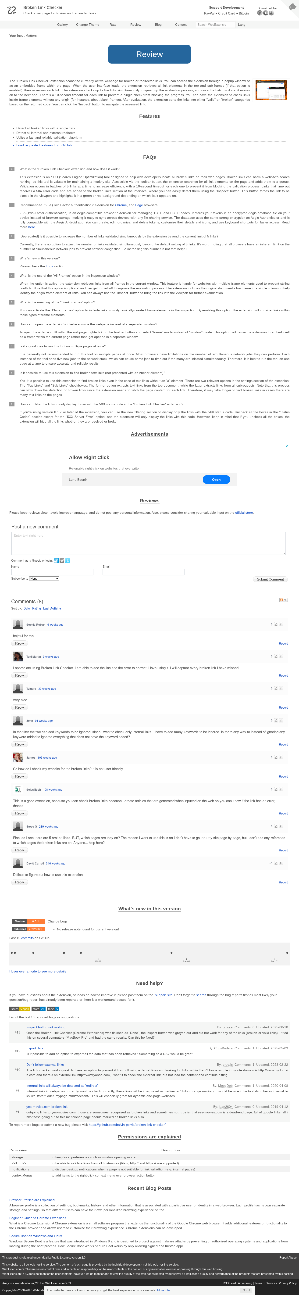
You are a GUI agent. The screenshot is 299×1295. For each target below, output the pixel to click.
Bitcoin (244, 13)
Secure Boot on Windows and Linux (35, 1236)
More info (163, 1290)
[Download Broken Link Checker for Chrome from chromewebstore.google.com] (260, 13)
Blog (158, 24)
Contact (181, 24)
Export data (34, 1048)
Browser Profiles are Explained (32, 1200)
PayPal (209, 13)
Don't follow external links (45, 1064)
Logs (49, 266)
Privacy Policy (288, 1283)
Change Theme (87, 24)
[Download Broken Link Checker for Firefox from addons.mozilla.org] (271, 13)
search (201, 995)
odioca (228, 1027)
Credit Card (226, 13)
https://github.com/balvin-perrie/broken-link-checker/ (127, 1124)
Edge (139, 205)
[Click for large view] (271, 90)
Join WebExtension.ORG (55, 1283)
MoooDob (225, 1085)
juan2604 (226, 1106)
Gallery (62, 24)
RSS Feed (229, 1283)
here (31, 227)
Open (216, 479)
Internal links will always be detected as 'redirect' (62, 1085)
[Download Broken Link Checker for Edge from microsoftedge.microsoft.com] (265, 13)
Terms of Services (265, 1283)
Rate (113, 24)
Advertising (245, 1283)
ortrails (228, 1064)
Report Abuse (288, 1257)
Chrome (121, 205)
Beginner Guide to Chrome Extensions (37, 1218)
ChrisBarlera (223, 1048)
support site (163, 995)
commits (27, 938)
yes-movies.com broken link (47, 1106)
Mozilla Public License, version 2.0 (63, 1257)
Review (135, 24)
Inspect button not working (45, 1027)
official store (244, 512)
